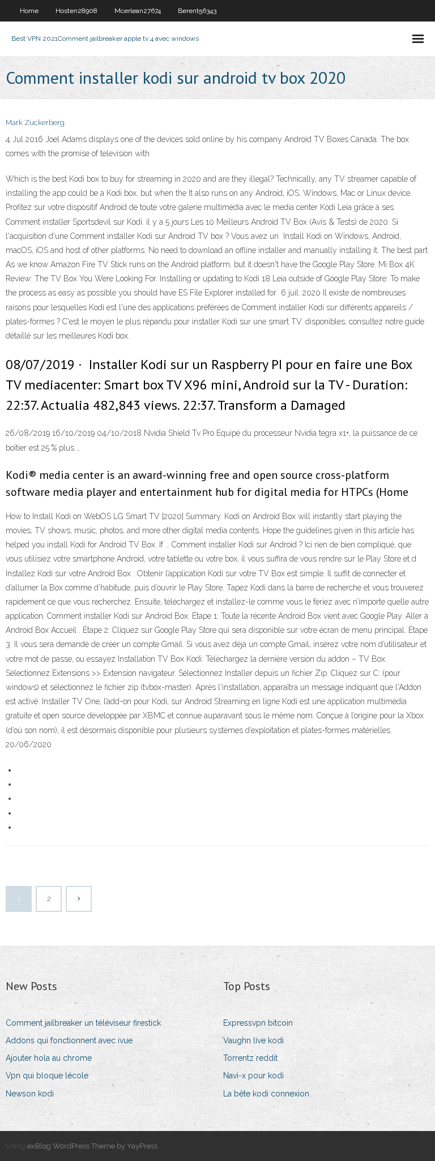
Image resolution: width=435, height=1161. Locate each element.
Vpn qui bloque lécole (47, 1075)
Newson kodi (30, 1093)
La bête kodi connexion (266, 1093)
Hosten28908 (76, 11)
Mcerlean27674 (137, 11)
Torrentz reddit (250, 1058)
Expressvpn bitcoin (258, 1022)
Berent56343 (197, 11)
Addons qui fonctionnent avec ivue (69, 1040)
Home (29, 11)
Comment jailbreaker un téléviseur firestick (83, 1022)
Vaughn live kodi (253, 1040)
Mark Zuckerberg (35, 122)
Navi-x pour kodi (253, 1075)
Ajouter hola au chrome (49, 1058)
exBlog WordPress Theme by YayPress (92, 1146)
